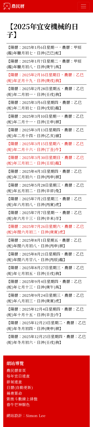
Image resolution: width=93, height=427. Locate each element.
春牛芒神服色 (18, 404)
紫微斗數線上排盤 (22, 399)
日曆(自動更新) (19, 387)
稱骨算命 (14, 393)
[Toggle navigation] (83, 6)
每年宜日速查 (18, 376)
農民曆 (17, 6)
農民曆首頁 (16, 370)
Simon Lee (35, 415)
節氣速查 (14, 381)
